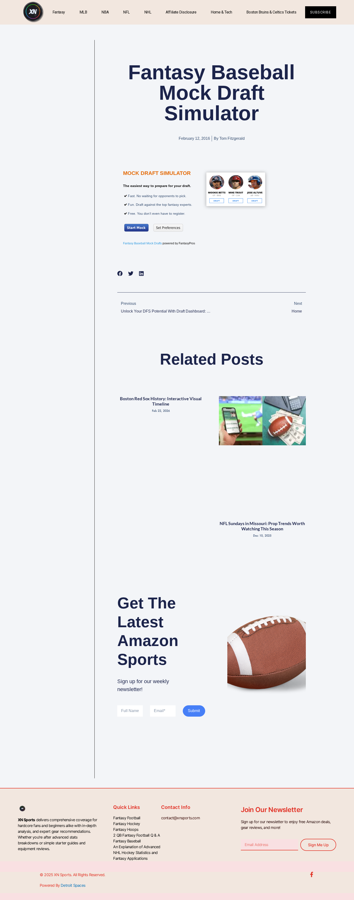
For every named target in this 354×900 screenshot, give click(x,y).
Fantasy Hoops (125, 829)
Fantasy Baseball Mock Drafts (142, 243)
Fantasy (58, 12)
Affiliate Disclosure (181, 12)
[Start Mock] (235, 189)
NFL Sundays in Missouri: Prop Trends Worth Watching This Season (262, 526)
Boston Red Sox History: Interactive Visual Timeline (161, 401)
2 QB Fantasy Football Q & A (136, 835)
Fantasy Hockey (126, 823)
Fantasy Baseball (127, 841)
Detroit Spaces (73, 885)
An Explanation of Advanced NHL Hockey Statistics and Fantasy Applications (136, 852)
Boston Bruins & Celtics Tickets (271, 12)
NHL (147, 12)
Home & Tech (221, 12)
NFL (126, 12)
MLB (83, 12)
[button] (120, 273)
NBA (105, 12)
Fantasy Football (126, 817)
